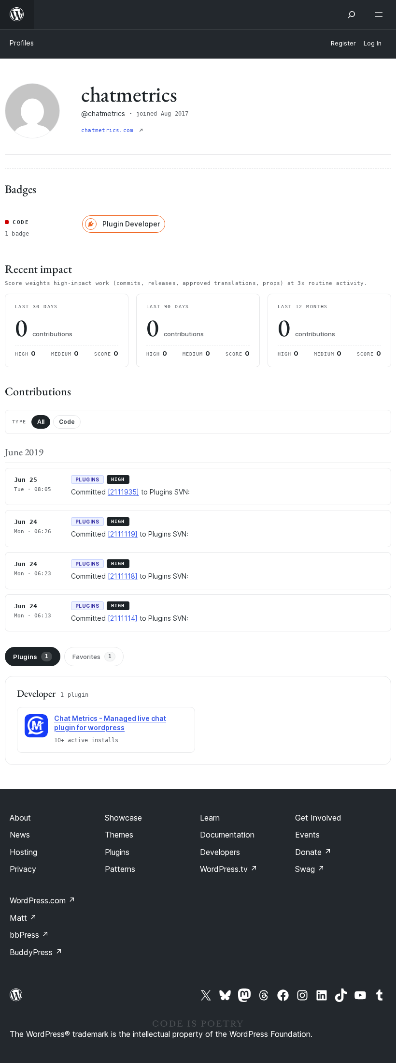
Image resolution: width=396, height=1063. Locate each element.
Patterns (120, 869)
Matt (23, 918)
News (20, 834)
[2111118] (123, 576)
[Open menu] (380, 14)
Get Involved (318, 818)
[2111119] (123, 534)
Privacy (23, 869)
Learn (210, 818)
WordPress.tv (228, 869)
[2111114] (123, 618)
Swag (310, 869)
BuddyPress (36, 952)
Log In (373, 43)
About (20, 818)
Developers (220, 852)
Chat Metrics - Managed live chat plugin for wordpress (110, 723)
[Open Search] (351, 14)
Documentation (227, 834)
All (40, 421)
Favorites (92, 656)
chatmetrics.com (109, 130)
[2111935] (123, 492)
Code (67, 421)
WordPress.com (42, 900)
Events (307, 834)
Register (343, 43)
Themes (119, 834)
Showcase (123, 818)
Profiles (22, 43)
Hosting (23, 852)
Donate (313, 852)
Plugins (30, 656)
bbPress (29, 935)
